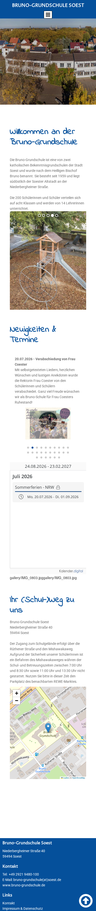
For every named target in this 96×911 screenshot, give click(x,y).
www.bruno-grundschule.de (23, 885)
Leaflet (66, 777)
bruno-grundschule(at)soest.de (37, 880)
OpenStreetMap (78, 777)
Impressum (11, 909)
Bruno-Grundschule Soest (48, 5)
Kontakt (8, 903)
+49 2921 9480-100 (24, 874)
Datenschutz (33, 909)
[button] (48, 728)
